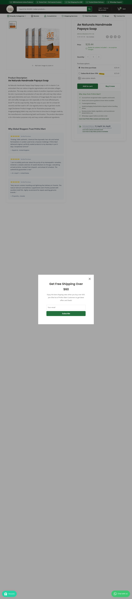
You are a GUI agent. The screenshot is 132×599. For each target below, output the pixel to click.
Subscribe (66, 313)
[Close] (90, 278)
